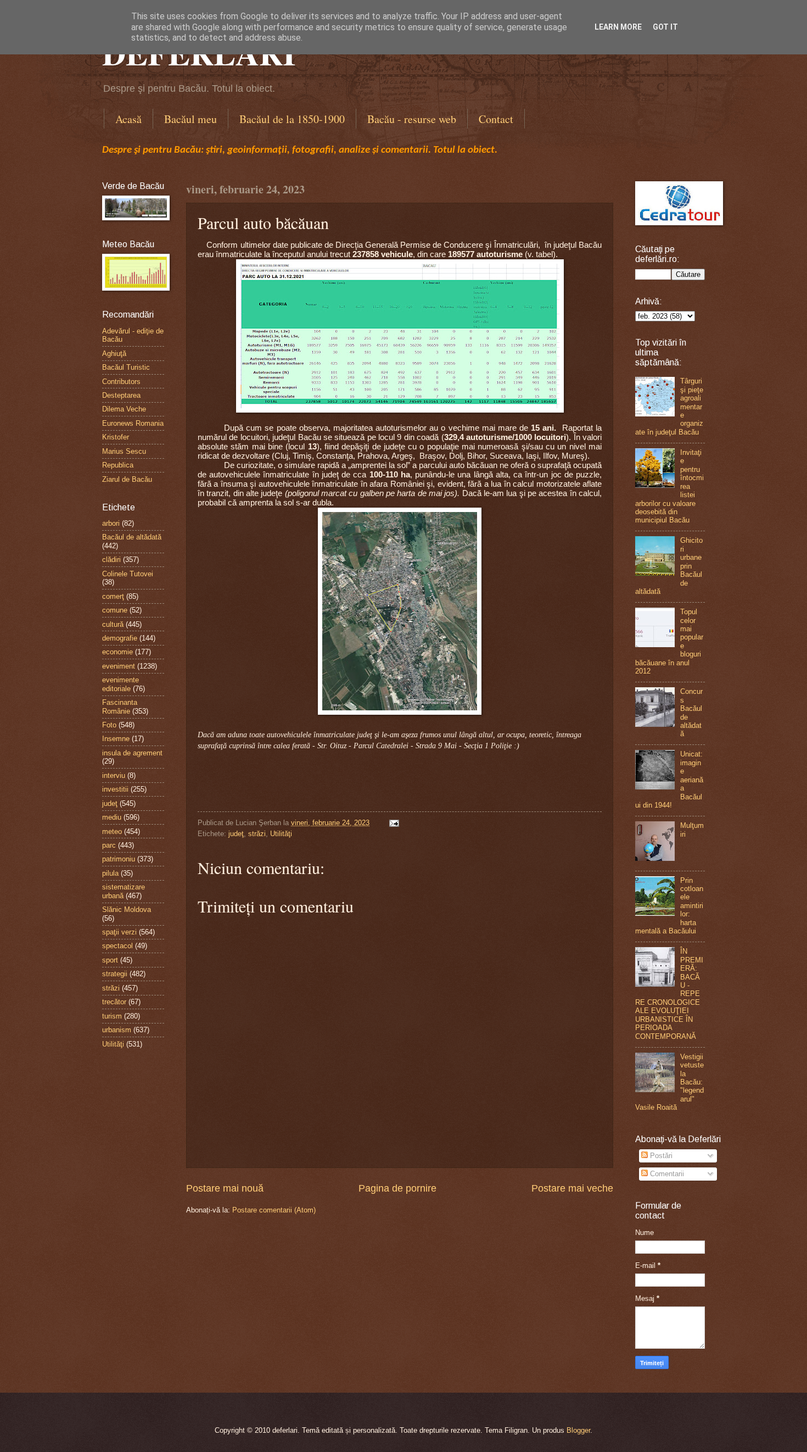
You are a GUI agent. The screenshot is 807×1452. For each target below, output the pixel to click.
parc (109, 845)
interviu (113, 775)
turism (112, 1016)
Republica (117, 465)
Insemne (116, 739)
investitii (115, 789)
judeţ (236, 834)
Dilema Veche (124, 409)
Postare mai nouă (225, 1188)
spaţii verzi (119, 932)
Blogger (578, 1430)
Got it (665, 27)
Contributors (121, 381)
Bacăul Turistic (126, 367)
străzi (257, 834)
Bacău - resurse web (411, 119)
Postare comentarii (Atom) (274, 1210)
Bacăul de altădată (131, 537)
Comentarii (666, 1174)
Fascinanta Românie (119, 706)
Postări (660, 1155)
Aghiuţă (114, 353)
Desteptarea (121, 395)
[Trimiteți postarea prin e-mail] (392, 823)
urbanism (116, 1030)
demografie (119, 638)
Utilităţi (281, 834)
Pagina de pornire (397, 1188)
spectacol (117, 946)
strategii (114, 974)
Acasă (128, 119)
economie (117, 652)
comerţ (113, 596)
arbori (111, 523)
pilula (110, 873)
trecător (114, 1002)
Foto (109, 725)
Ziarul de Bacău (127, 479)
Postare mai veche (572, 1188)
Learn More (618, 27)
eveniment (118, 666)
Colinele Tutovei (127, 574)
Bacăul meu (190, 119)
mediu (111, 817)
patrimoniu (118, 859)
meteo (112, 831)
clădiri (111, 559)
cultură (113, 624)
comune (114, 610)
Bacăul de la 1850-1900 (292, 119)
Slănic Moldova (126, 909)
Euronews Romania (133, 423)
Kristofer (115, 437)
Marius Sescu (124, 451)
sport (110, 960)
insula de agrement (132, 753)
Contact (496, 119)
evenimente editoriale (120, 684)
